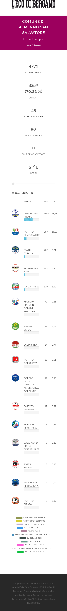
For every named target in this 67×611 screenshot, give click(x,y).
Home (28, 45)
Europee (37, 45)
